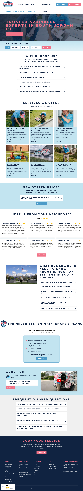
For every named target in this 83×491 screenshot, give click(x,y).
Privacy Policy (52, 466)
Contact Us (37, 466)
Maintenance (15, 47)
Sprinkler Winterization (10, 481)
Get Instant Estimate (14, 34)
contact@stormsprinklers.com (70, 469)
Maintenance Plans (46, 4)
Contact (27, 4)
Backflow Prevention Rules (55, 308)
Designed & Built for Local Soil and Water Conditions (39, 67)
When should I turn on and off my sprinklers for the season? (39, 427)
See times (46, 47)
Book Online (61, 4)
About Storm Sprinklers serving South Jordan (20, 382)
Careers (36, 475)
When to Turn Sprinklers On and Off (57, 292)
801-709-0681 (73, 4)
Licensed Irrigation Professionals (36, 73)
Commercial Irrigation (10, 473)
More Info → (10, 141)
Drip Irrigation (8, 479)
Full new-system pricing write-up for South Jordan (40, 198)
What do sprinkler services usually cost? (38, 409)
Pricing (32, 4)
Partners (36, 470)
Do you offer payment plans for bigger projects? (36, 414)
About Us (38, 4)
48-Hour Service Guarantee (32, 77)
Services (20, 4)
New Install (25, 47)
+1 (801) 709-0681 (68, 467)
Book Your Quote (41, 204)
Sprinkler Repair (9, 464)
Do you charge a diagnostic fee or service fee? (38, 421)
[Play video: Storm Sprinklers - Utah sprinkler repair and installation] (59, 381)
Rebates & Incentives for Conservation (53, 303)
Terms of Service (53, 468)
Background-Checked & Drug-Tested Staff (39, 91)
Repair (7, 47)
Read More (41, 255)
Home (8, 11)
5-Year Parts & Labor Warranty (34, 86)
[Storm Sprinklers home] (8, 4)
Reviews (36, 472)
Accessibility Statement (25, 474)
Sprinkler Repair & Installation (24, 11)
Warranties (51, 464)
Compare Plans (41, 358)
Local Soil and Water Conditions (57, 282)
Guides (21, 470)
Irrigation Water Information (56, 287)
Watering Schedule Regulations (57, 297)
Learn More (10, 387)
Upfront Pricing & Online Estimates (36, 82)
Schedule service (23, 472)
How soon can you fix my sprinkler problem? (39, 404)
